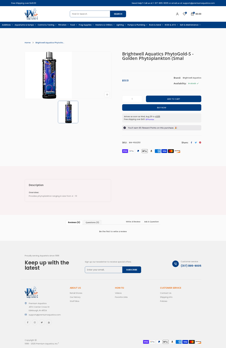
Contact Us (165, 293)
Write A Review (133, 221)
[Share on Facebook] (191, 142)
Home (28, 43)
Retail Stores (76, 293)
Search (118, 13)
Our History (75, 297)
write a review (120, 231)
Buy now (161, 107)
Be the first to (113, 231)
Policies (163, 301)
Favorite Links (121, 297)
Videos (118, 293)
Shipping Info (166, 297)
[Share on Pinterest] (200, 142)
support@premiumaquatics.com (199, 3)
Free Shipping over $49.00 (23, 3)
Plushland (71, 343)
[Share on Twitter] (196, 142)
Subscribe (131, 269)
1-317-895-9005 (160, 3)
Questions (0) (92, 222)
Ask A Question (151, 221)
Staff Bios (74, 301)
